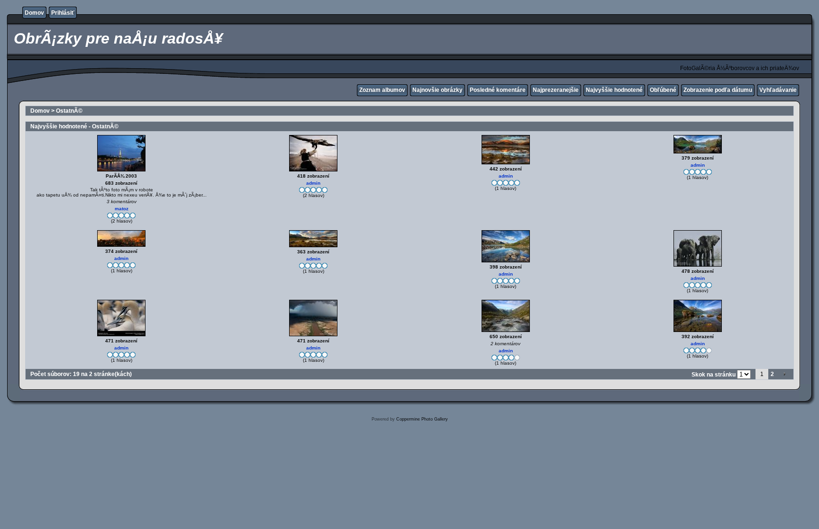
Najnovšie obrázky (437, 90)
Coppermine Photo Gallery (422, 419)
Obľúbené (663, 90)
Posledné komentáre (498, 90)
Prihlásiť (62, 12)
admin (313, 183)
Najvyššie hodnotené (614, 90)
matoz (121, 208)
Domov (34, 12)
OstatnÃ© (69, 111)
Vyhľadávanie (778, 90)
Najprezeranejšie (556, 90)
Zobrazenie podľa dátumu (717, 90)
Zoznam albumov (382, 90)
